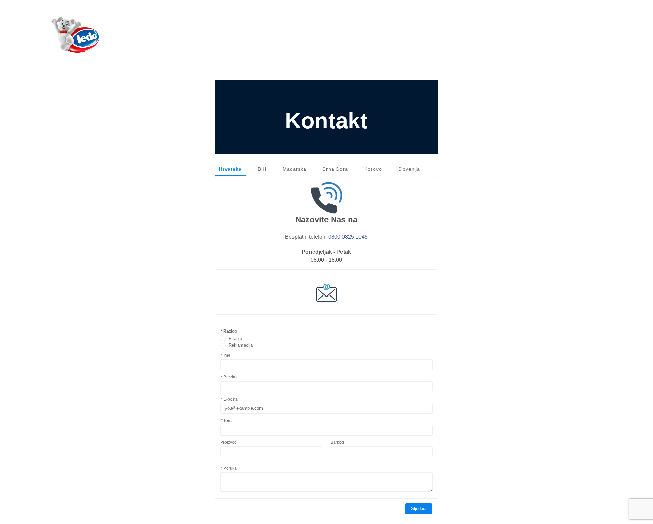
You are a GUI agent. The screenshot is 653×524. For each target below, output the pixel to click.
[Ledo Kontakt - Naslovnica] (75, 35)
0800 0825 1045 (348, 237)
